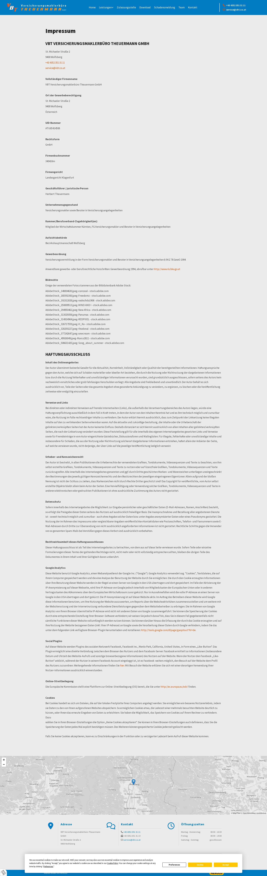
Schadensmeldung (164, 7)
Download (145, 7)
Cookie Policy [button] (112, 863)
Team (181, 7)
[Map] (133, 785)
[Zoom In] (4, 759)
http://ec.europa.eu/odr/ (174, 686)
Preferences (174, 865)
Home (92, 7)
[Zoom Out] (4, 764)
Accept (225, 865)
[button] (134, 782)
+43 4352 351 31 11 (234, 5)
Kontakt (192, 7)
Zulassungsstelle (126, 7)
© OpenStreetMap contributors (253, 813)
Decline (200, 865)
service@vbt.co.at (234, 9)
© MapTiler (235, 813)
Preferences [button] (48, 866)
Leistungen (105, 7)
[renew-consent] (3, 872)
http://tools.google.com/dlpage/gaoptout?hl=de (168, 630)
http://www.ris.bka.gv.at (167, 269)
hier (122, 665)
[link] (106, 7)
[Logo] (37, 7)
